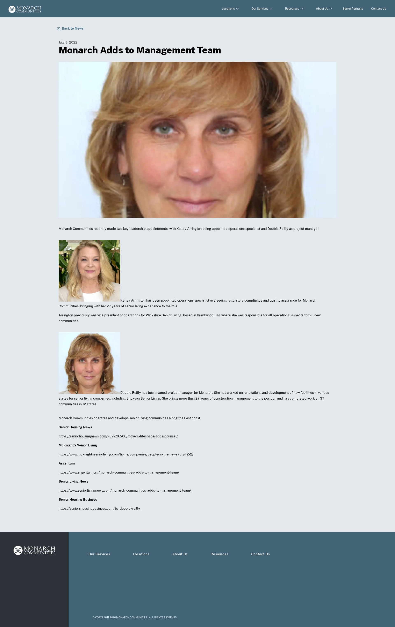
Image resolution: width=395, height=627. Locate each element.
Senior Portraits (353, 8)
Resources (219, 554)
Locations (141, 554)
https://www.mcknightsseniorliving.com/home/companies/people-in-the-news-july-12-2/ (126, 454)
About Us (180, 554)
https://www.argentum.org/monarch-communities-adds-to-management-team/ (119, 472)
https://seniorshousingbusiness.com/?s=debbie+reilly (99, 509)
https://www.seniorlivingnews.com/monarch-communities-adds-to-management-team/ (125, 490)
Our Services (99, 554)
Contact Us (378, 8)
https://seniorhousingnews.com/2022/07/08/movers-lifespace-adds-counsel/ (118, 436)
